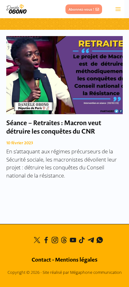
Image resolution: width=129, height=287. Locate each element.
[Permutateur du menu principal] (118, 9)
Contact (41, 260)
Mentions (76, 260)
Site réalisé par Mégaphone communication (82, 272)
